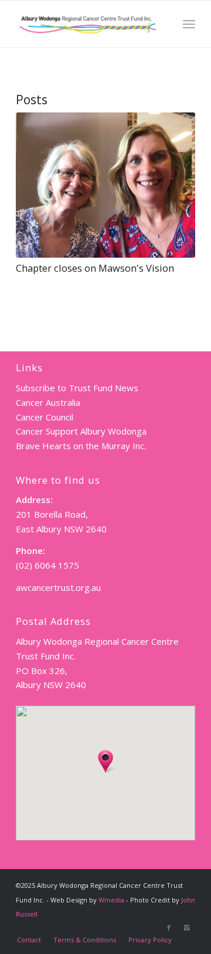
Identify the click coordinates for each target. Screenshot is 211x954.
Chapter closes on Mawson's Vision (95, 268)
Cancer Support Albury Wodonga (81, 431)
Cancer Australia (48, 402)
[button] (105, 761)
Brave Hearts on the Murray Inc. (81, 446)
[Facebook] (169, 927)
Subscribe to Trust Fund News (77, 388)
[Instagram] (186, 927)
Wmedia (111, 899)
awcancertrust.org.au (58, 587)
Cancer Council (44, 417)
